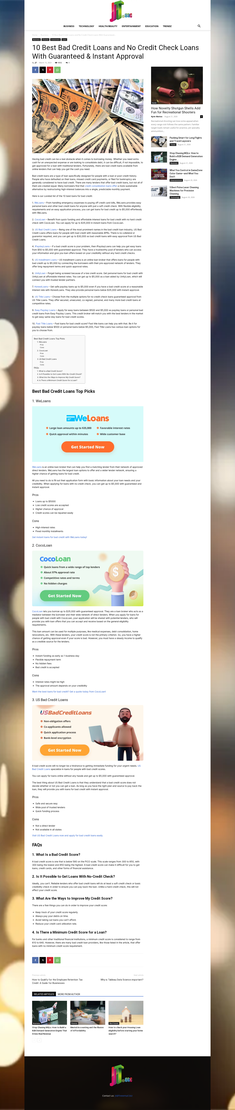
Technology (86, 26)
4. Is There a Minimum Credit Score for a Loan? (57, 380)
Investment (55, 39)
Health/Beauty (108, 26)
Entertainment (131, 26)
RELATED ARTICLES (44, 994)
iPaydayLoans (42, 246)
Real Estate (114, 1023)
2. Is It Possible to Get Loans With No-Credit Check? (59, 374)
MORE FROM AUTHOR (69, 994)
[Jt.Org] (117, 11)
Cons (42, 347)
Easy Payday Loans (45, 310)
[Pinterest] (50, 70)
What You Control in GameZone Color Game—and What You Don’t (186, 173)
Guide (154, 103)
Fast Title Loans (44, 323)
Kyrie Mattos (156, 116)
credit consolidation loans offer (101, 185)
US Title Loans (42, 296)
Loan (64, 39)
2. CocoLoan (42, 350)
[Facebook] (35, 70)
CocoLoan (40, 219)
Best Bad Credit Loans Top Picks (49, 338)
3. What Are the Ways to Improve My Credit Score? (58, 377)
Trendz (167, 26)
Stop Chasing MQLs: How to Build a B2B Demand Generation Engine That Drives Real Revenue (49, 1030)
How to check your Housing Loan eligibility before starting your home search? (126, 1030)
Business (68, 26)
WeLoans (39, 202)
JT (36, 62)
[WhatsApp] (57, 70)
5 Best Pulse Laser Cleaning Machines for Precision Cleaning (184, 190)
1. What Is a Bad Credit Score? (50, 371)
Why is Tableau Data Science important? (122, 979)
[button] (199, 26)
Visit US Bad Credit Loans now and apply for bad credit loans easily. (67, 835)
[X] (42, 70)
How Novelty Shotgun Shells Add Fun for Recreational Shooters (175, 110)
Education (151, 26)
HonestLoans (41, 286)
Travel (173, 144)
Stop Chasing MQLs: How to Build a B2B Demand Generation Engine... (186, 156)
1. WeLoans (42, 342)
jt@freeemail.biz (124, 1095)
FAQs (36, 368)
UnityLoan (40, 273)
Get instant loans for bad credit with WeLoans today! (59, 537)
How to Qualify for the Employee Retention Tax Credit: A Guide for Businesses (57, 981)
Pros (41, 345)
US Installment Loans (46, 259)
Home (35, 35)
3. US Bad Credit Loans (47, 359)
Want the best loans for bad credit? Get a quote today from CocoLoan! (69, 691)
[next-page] (39, 1040)
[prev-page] (34, 1040)
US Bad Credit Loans (46, 229)
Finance (45, 39)
